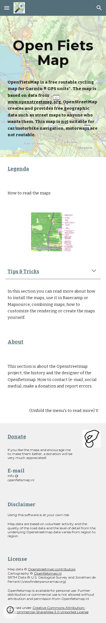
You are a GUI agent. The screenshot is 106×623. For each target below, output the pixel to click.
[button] (7, 7)
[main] (53, 52)
